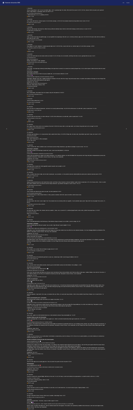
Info (123, 2)
